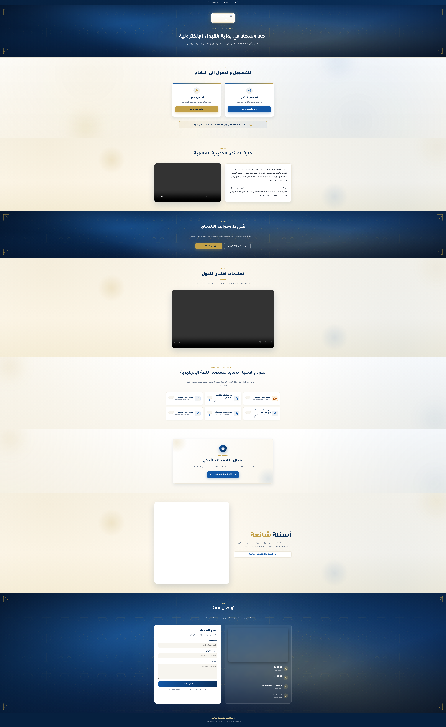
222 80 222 (278, 667)
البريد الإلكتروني (211, 651)
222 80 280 (278, 676)
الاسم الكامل (212, 640)
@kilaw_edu (277, 694)
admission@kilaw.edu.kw (272, 685)
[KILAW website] (223, 18)
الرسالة (214, 661)
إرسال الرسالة (188, 684)
